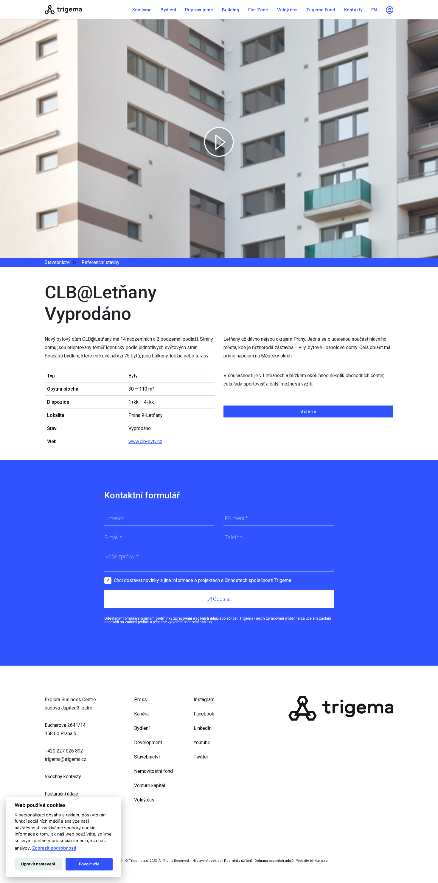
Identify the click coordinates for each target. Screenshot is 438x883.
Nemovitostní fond (153, 771)
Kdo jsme (142, 10)
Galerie (308, 411)
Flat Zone (258, 10)
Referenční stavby (100, 262)
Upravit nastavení (38, 863)
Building (230, 10)
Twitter (201, 757)
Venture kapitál (149, 785)
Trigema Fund (320, 10)
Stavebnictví (57, 262)
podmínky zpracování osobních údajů (187, 618)
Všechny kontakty (63, 776)
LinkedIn (203, 728)
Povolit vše (89, 863)
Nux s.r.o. (321, 861)
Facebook (204, 714)
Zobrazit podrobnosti (54, 847)
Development (148, 742)
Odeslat (221, 599)
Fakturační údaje (61, 794)
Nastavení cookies (206, 861)
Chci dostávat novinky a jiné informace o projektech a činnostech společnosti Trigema (202, 580)
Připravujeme (199, 10)
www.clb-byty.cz (145, 441)
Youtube (202, 742)
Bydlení (168, 10)
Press (140, 699)
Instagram (204, 699)
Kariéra (141, 714)
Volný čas (287, 10)
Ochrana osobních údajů (273, 861)
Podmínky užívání (238, 861)
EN (374, 10)
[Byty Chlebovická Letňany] (82, 9)
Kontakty (353, 10)
